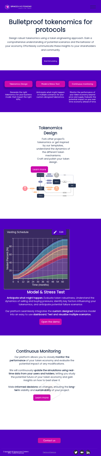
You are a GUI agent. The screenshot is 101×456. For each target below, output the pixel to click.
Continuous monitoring (82, 84)
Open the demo (50, 321)
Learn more (39, 169)
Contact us (49, 440)
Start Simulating (50, 61)
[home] (18, 7)
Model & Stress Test (50, 84)
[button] (93, 7)
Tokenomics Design (18, 84)
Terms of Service (49, 452)
